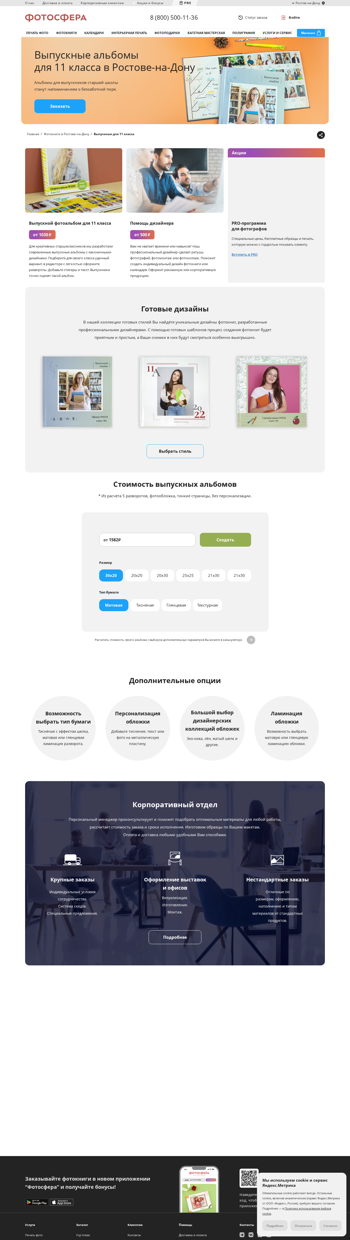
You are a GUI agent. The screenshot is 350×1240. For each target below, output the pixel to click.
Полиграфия (243, 33)
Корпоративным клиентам (102, 3)
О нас (29, 3)
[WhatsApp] (288, 135)
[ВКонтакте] (296, 135)
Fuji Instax (83, 1235)
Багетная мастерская (206, 33)
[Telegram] (280, 135)
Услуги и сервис (277, 33)
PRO (187, 3)
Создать (225, 540)
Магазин (308, 33)
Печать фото (37, 33)
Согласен (330, 1226)
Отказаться (303, 1226)
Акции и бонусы (150, 3)
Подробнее (175, 937)
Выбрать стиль (175, 451)
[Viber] (312, 135)
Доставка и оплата (58, 3)
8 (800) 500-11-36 (174, 17)
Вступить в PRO (245, 254)
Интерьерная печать (129, 33)
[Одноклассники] (304, 135)
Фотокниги (66, 33)
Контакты (134, 1235)
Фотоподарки (167, 33)
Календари (94, 33)
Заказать (60, 106)
